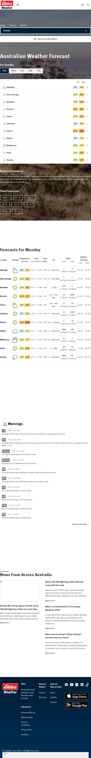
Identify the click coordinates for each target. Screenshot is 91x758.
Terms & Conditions (25, 723)
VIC (27, 204)
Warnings (42, 697)
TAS (15, 204)
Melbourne (4, 340)
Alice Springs (5, 279)
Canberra (4, 314)
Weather (3, 25)
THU (39, 71)
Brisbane (4, 288)
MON (13, 71)
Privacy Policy (26, 730)
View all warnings (79, 524)
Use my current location (47, 39)
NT (16, 197)
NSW (4, 197)
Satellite (53, 697)
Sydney (3, 357)
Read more (4, 623)
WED (30, 71)
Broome (3, 296)
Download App (27, 717)
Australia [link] (23, 25)
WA (3, 211)
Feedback (25, 735)
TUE (22, 71)
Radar (52, 693)
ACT (15, 211)
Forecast (13, 25)
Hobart (3, 331)
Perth (2, 348)
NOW (4, 71)
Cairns (2, 305)
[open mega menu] (17, 4)
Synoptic (53, 702)
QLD (28, 197)
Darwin (3, 322)
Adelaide (3, 270)
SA (3, 204)
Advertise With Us (28, 713)
